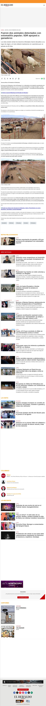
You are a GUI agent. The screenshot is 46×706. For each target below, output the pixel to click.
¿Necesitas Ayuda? (23, 689)
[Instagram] (23, 693)
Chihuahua (18, 223)
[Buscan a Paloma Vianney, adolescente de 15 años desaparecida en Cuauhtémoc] (8, 305)
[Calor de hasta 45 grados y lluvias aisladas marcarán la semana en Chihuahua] (8, 291)
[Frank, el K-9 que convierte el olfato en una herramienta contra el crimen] (8, 335)
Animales (26, 223)
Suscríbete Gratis (23, 597)
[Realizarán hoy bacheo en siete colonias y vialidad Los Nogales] (8, 276)
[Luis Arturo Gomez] (3, 482)
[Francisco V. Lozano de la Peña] (3, 494)
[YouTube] (20, 693)
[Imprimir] (19, 79)
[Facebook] (2, 79)
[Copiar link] (16, 79)
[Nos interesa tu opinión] (23, 682)
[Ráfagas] (3, 475)
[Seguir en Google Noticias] (44, 79)
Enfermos (11, 223)
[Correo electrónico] (13, 79)
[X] (5, 79)
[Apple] (29, 693)
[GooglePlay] (32, 693)
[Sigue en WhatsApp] (42, 79)
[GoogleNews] (26, 693)
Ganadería (4, 223)
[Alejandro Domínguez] (3, 488)
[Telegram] (10, 79)
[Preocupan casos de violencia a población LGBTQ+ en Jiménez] (8, 349)
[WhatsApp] (7, 79)
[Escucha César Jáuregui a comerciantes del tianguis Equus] (8, 526)
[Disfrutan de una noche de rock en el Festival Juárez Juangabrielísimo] (8, 507)
